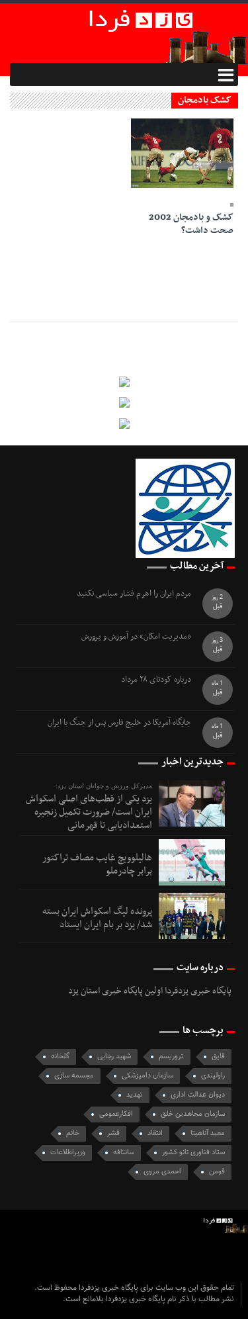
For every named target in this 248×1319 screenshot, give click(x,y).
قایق (218, 1056)
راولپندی (213, 1075)
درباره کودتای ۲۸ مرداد (156, 680)
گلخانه (60, 1056)
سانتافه (123, 1152)
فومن (217, 1171)
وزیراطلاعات (67, 1152)
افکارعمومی (116, 1114)
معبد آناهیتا (207, 1133)
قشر (113, 1133)
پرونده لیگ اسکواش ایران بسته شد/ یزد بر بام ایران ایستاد (97, 918)
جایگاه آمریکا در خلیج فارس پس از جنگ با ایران (119, 723)
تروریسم (171, 1056)
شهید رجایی (114, 1056)
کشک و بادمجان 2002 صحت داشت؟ (191, 224)
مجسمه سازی (74, 1075)
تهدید (134, 1095)
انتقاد (155, 1133)
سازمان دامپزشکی (147, 1075)
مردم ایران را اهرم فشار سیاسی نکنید (134, 594)
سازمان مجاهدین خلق (193, 1114)
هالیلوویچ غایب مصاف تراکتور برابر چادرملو (97, 864)
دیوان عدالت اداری (198, 1095)
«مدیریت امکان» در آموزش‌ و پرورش (136, 637)
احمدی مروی (162, 1171)
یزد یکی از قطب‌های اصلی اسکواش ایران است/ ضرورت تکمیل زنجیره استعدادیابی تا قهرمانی (89, 812)
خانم (72, 1133)
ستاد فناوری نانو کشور (193, 1152)
